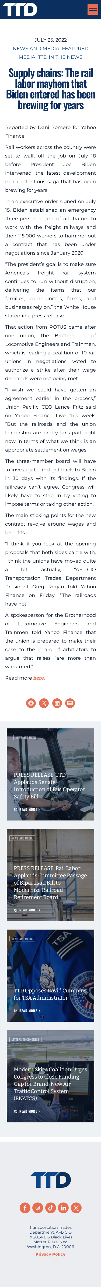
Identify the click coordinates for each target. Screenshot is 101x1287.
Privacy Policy (50, 1254)
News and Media (36, 49)
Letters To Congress (25, 1039)
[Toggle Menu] (93, 9)
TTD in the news (60, 57)
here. (39, 678)
